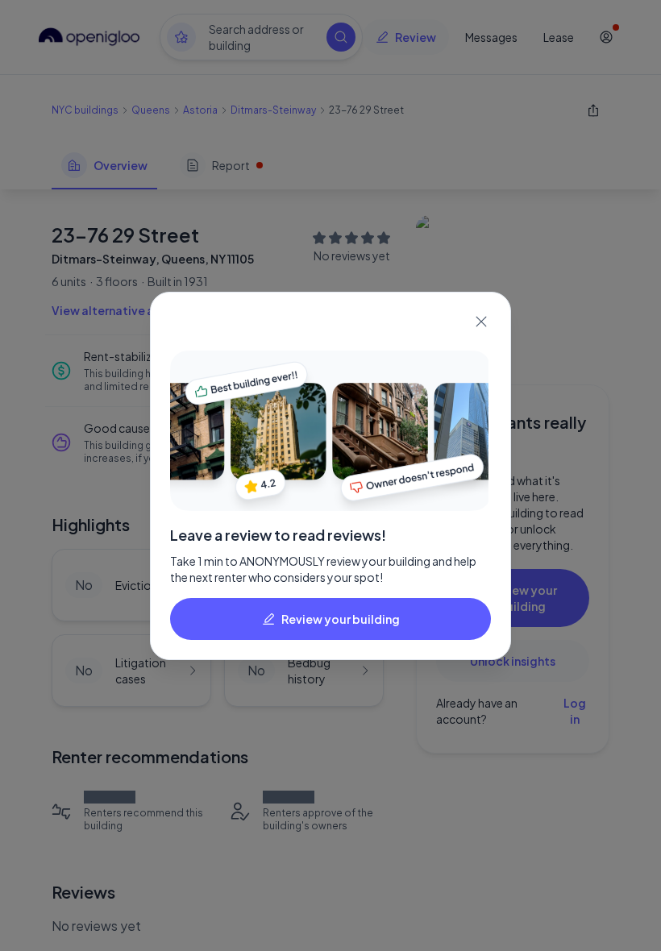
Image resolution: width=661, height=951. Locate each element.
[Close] (481, 321)
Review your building (340, 619)
